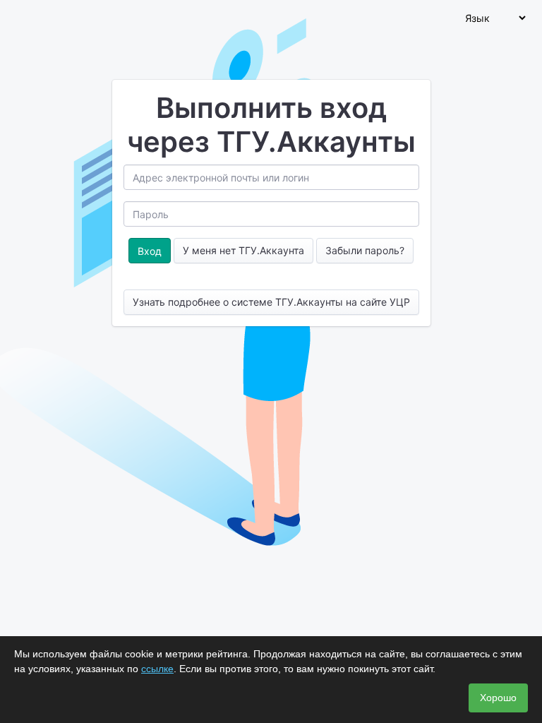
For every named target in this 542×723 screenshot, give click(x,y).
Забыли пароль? (364, 250)
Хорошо (498, 697)
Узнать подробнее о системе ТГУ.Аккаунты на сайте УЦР (271, 302)
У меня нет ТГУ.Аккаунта (243, 250)
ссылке (157, 668)
